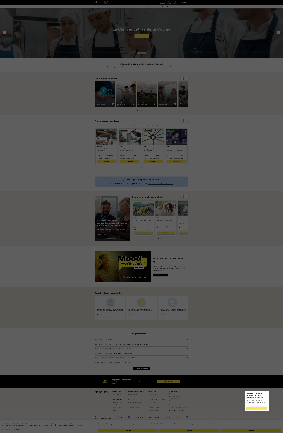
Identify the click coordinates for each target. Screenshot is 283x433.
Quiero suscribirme (257, 408)
